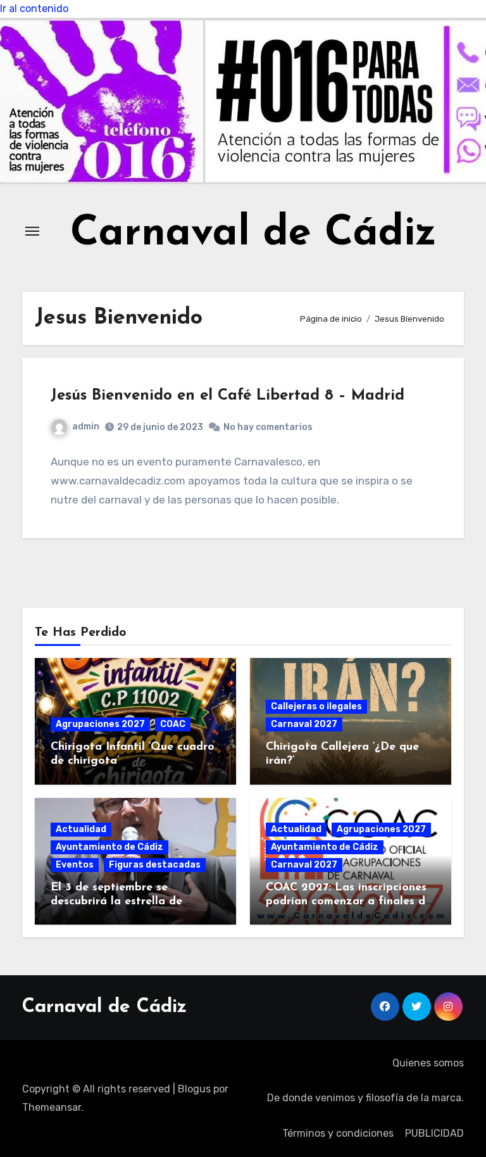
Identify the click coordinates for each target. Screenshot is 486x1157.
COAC (172, 724)
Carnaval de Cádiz (253, 234)
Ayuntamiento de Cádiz (109, 847)
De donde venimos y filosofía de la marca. (365, 1098)
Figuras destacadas (155, 864)
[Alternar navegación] (32, 231)
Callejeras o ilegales (316, 706)
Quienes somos (428, 1063)
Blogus (194, 1089)
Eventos (75, 864)
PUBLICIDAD (434, 1133)
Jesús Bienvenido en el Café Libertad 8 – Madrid (227, 395)
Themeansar (51, 1107)
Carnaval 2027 (304, 724)
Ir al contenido (34, 9)
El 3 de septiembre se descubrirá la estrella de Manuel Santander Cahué (119, 901)
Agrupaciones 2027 (100, 724)
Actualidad (81, 829)
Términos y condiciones (338, 1133)
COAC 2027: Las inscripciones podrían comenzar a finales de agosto (349, 901)
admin (85, 426)
